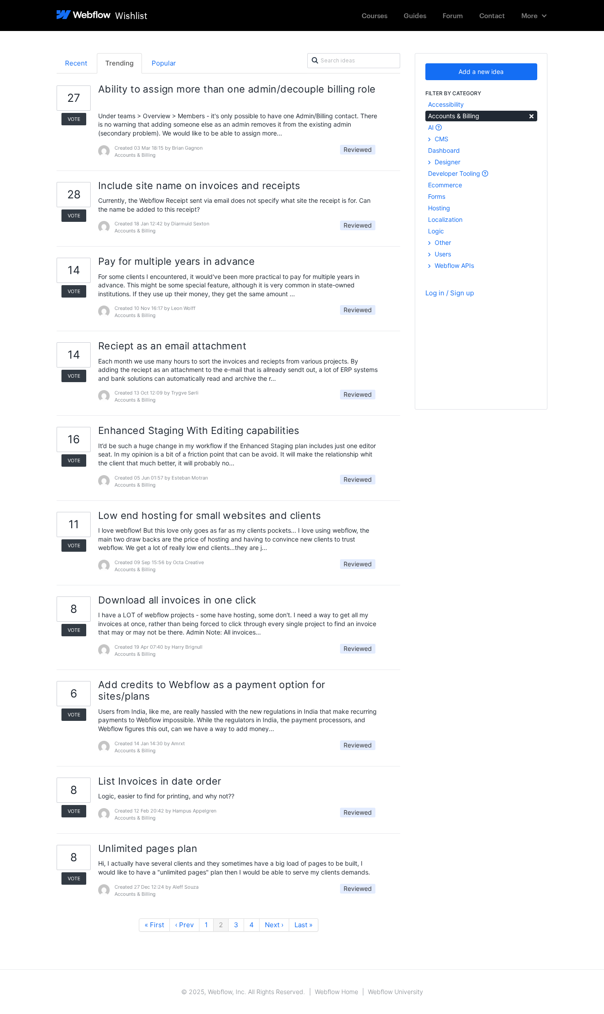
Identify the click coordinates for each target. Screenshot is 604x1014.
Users (442, 254)
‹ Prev (184, 925)
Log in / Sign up (449, 293)
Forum (453, 15)
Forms (436, 196)
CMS (440, 139)
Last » (303, 925)
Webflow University (395, 991)
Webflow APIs (453, 265)
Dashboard (444, 150)
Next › (274, 925)
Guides (415, 15)
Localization (445, 219)
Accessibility (446, 104)
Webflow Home (336, 991)
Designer (446, 162)
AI (432, 127)
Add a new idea (481, 71)
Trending (119, 63)
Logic (436, 231)
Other (442, 242)
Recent (76, 63)
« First (154, 925)
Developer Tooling (455, 173)
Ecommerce (445, 185)
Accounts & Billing (481, 115)
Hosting (439, 208)
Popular (164, 63)
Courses (374, 15)
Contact (492, 15)
